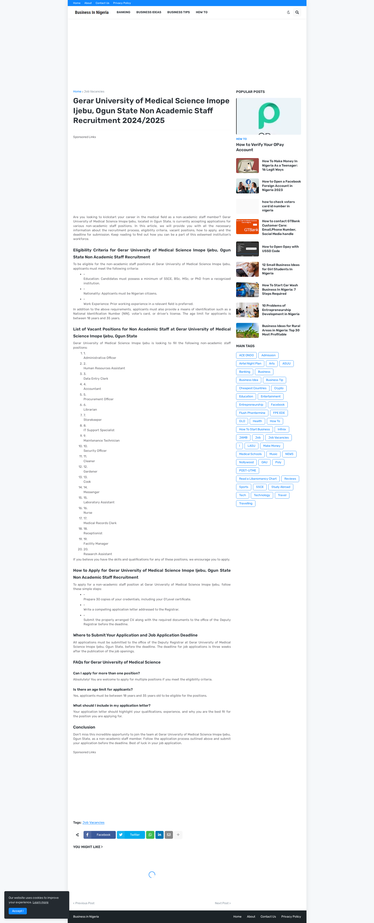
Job (258, 437)
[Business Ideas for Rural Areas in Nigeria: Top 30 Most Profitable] (247, 330)
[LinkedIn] (159, 835)
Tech (242, 495)
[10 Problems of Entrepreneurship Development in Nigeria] (247, 310)
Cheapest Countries (252, 388)
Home (77, 3)
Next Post (222, 903)
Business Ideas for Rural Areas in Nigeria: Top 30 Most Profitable (281, 330)
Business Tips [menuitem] (178, 12)
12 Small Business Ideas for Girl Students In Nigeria (281, 269)
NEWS (289, 454)
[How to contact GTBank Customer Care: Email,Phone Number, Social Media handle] (247, 226)
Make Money (271, 446)
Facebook (278, 404)
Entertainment (270, 396)
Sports (243, 487)
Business (264, 372)
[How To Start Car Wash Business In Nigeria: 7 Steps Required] (247, 289)
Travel (282, 495)
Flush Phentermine (252, 413)
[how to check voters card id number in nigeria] (247, 206)
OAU (264, 462)
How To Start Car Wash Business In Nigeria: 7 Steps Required (280, 289)
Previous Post (84, 903)
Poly (278, 462)
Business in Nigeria (86, 916)
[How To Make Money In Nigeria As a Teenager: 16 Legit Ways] (247, 165)
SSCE (260, 487)
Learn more (40, 902)
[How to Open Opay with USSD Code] (247, 248)
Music (273, 454)
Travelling (245, 503)
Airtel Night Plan (250, 363)
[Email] (169, 835)
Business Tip (274, 380)
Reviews (290, 479)
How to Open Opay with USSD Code (280, 249)
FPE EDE (279, 413)
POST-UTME (247, 470)
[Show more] (178, 835)
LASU (251, 446)
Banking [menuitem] (123, 12)
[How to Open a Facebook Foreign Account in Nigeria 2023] (247, 185)
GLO (242, 421)
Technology (262, 495)
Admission (268, 355)
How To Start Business (254, 429)
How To (275, 421)
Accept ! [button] (17, 911)
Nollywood (246, 462)
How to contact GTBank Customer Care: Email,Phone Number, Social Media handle (281, 227)
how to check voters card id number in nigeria (278, 206)
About (88, 3)
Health (257, 421)
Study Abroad (280, 487)
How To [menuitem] (202, 12)
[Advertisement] (187, 54)
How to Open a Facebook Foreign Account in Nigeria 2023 (281, 186)
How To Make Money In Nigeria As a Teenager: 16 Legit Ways (280, 165)
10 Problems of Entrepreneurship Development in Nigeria (281, 310)
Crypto (279, 388)
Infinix (282, 429)
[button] (288, 12)
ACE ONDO (246, 355)
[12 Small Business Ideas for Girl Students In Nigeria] (247, 269)
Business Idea (248, 380)
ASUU (286, 363)
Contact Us (102, 3)
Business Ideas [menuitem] (148, 12)
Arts (272, 363)
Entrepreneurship (251, 404)
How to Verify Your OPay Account (260, 147)
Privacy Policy (122, 3)
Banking (244, 372)
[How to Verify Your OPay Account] (268, 116)
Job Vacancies (94, 91)
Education (246, 396)
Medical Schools (250, 454)
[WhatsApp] (150, 835)
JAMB (243, 437)
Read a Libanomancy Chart (258, 479)
